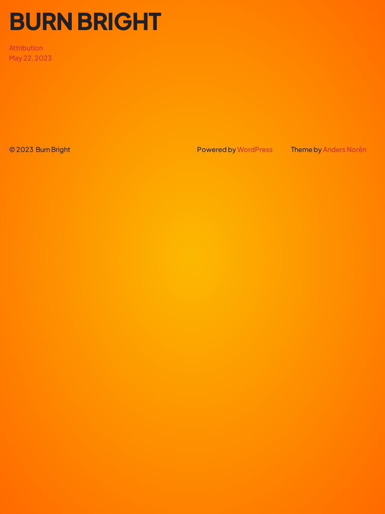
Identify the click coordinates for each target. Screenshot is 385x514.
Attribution (26, 47)
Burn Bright (85, 20)
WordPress (255, 149)
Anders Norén (344, 149)
